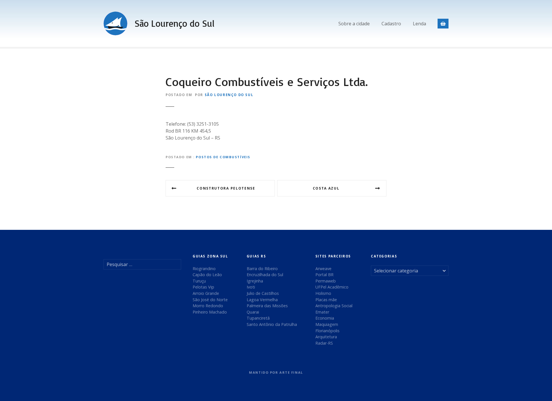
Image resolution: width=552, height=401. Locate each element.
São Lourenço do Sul (174, 23)
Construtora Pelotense (226, 188)
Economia (324, 318)
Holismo (323, 293)
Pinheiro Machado (210, 312)
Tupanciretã (258, 318)
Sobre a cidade (354, 23)
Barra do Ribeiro (262, 268)
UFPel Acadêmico (331, 287)
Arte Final (291, 372)
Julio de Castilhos (263, 293)
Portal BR (324, 274)
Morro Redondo (208, 305)
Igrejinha (255, 281)
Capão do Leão (207, 274)
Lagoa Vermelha (262, 299)
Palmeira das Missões (267, 305)
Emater (322, 312)
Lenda (419, 23)
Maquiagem (326, 324)
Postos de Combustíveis (223, 157)
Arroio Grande (206, 293)
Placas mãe (326, 299)
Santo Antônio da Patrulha (272, 324)
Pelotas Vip (203, 287)
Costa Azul (326, 188)
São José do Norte (210, 299)
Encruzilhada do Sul (265, 274)
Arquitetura (326, 336)
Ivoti (251, 287)
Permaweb (325, 281)
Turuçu (199, 281)
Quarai (253, 312)
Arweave (323, 268)
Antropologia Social (333, 305)
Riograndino (204, 268)
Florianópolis (327, 330)
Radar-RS (324, 343)
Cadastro (391, 23)
